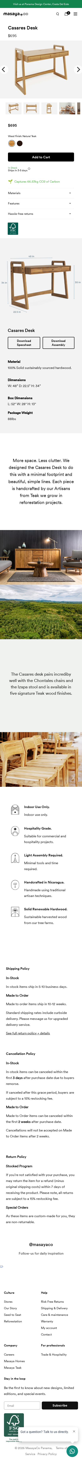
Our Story (10, 1308)
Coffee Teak (19, 143)
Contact (46, 1334)
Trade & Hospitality (54, 1354)
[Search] (58, 14)
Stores (8, 1301)
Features (14, 203)
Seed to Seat (12, 1315)
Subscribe (60, 1405)
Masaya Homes (14, 1361)
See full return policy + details (28, 1033)
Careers (9, 1354)
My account (49, 1328)
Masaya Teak (12, 1368)
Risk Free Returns (52, 1301)
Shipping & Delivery (54, 1308)
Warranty (47, 1321)
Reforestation (13, 1321)
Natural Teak (12, 143)
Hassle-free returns (20, 214)
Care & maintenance (54, 1315)
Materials (14, 193)
